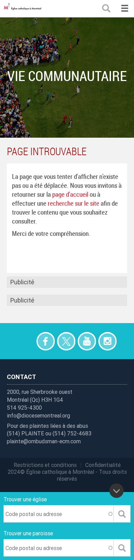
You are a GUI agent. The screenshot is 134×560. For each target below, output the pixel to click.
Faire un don (24, 341)
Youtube (86, 341)
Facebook (45, 341)
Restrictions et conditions (45, 464)
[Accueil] (24, 8)
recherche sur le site (73, 203)
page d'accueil (70, 194)
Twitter (66, 341)
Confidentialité (103, 464)
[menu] (124, 8)
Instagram (107, 341)
